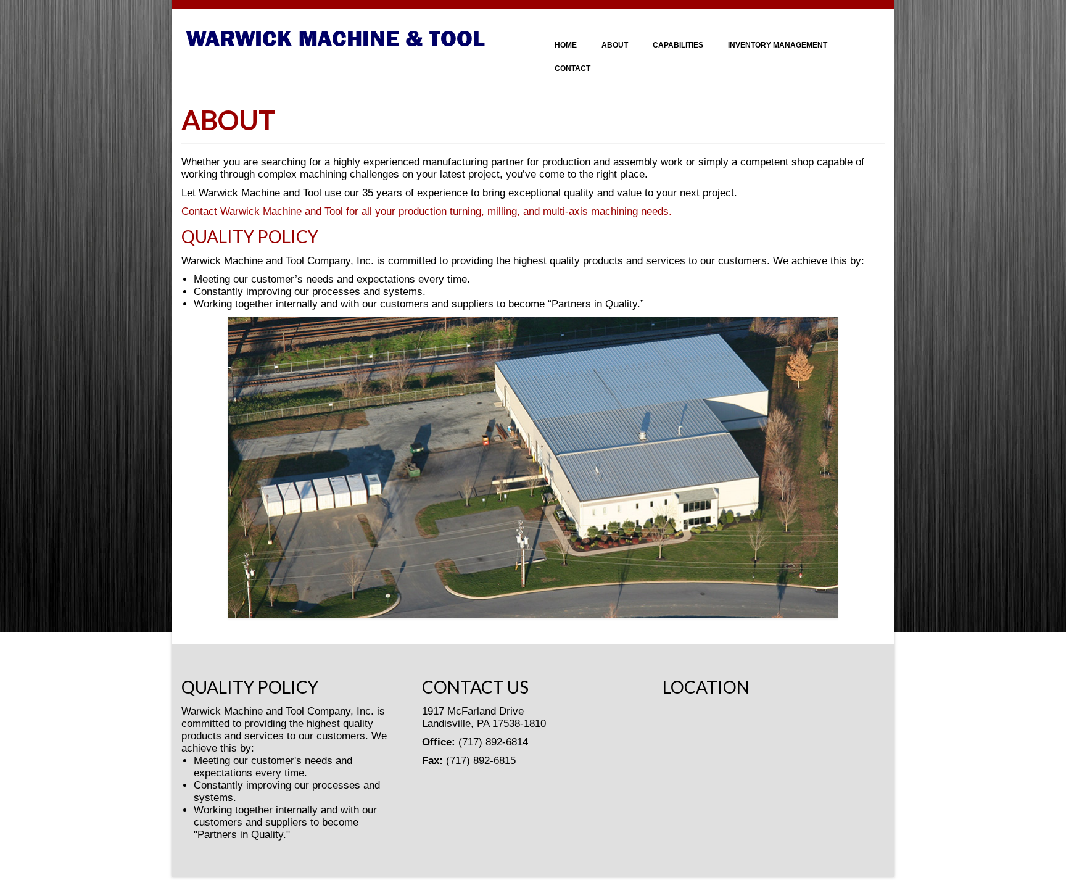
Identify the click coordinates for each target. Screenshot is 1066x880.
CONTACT (572, 68)
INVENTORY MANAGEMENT (777, 45)
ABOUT (614, 45)
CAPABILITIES (678, 45)
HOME (566, 45)
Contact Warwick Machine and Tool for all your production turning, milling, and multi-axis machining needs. (426, 211)
